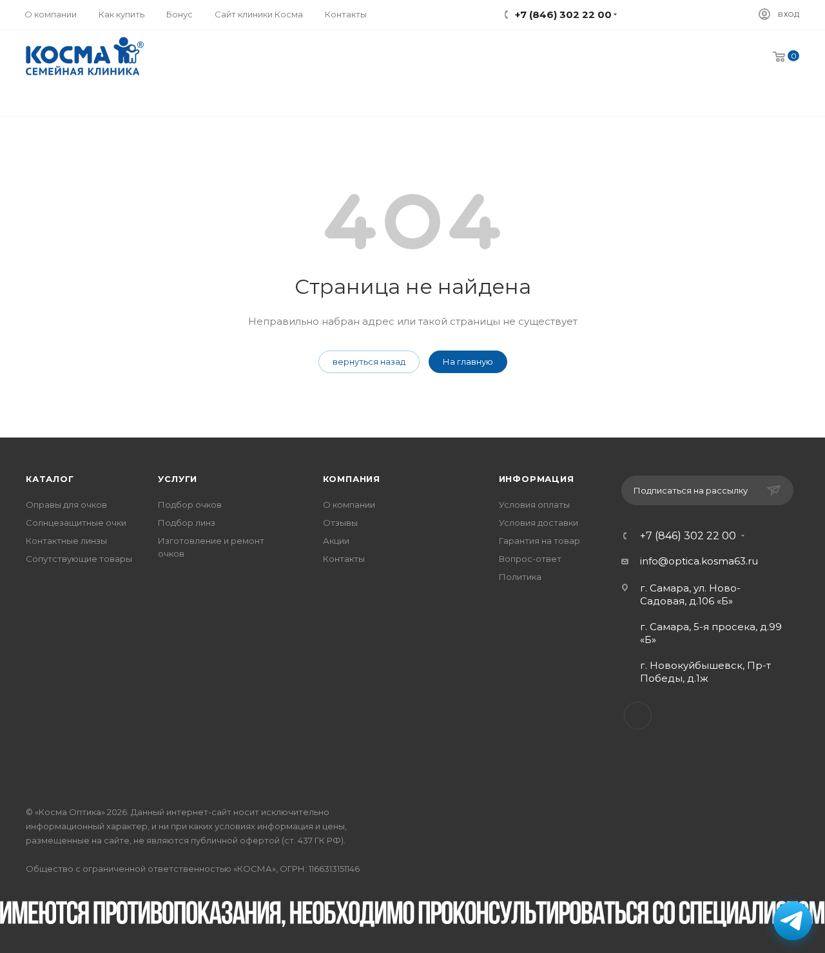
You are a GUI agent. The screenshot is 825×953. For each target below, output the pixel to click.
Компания (351, 479)
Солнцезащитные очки (76, 522)
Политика (520, 577)
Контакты (344, 559)
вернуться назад (369, 361)
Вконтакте (638, 715)
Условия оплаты (534, 504)
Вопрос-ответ (530, 559)
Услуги (177, 479)
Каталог (50, 479)
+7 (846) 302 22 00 (688, 536)
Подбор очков (190, 504)
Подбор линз (186, 522)
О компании (349, 504)
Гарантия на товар (539, 540)
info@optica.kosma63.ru (699, 561)
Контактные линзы (66, 540)
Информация (536, 479)
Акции (336, 540)
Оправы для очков (66, 504)
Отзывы (340, 522)
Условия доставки (538, 522)
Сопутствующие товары (79, 559)
